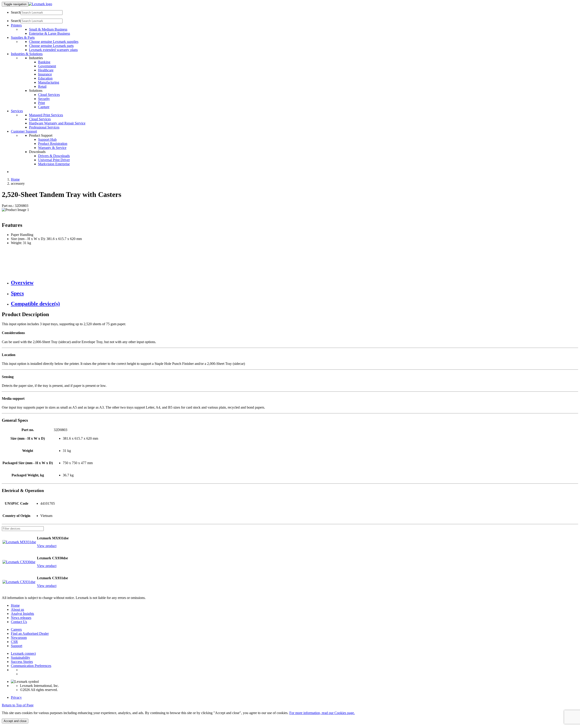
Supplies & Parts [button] (23, 37)
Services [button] (17, 111)
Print (41, 103)
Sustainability (20, 657)
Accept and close (15, 721)
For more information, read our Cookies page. (322, 713)
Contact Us (19, 622)
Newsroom (19, 638)
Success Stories (22, 662)
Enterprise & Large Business (49, 33)
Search (16, 12)
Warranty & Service (52, 148)
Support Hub (47, 139)
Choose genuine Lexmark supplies (53, 42)
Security (44, 99)
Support (16, 646)
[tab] (294, 283)
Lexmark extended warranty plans (53, 50)
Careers (16, 629)
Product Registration (52, 143)
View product (46, 546)
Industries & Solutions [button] (27, 54)
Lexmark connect (23, 653)
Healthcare (45, 70)
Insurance (45, 74)
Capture (43, 107)
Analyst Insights (22, 614)
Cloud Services (49, 95)
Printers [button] (16, 25)
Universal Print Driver (54, 160)
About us (17, 609)
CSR (14, 642)
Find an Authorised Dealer (30, 633)
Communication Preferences (31, 666)
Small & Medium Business (48, 29)
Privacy (16, 697)
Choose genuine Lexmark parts (51, 46)
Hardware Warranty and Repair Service (57, 123)
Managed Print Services (46, 115)
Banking (44, 62)
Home (15, 179)
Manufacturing (48, 82)
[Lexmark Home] (40, 4)
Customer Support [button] (24, 131)
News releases (21, 618)
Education (45, 78)
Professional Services (44, 127)
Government (47, 66)
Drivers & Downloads (54, 156)
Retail (42, 86)
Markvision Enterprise (54, 164)
